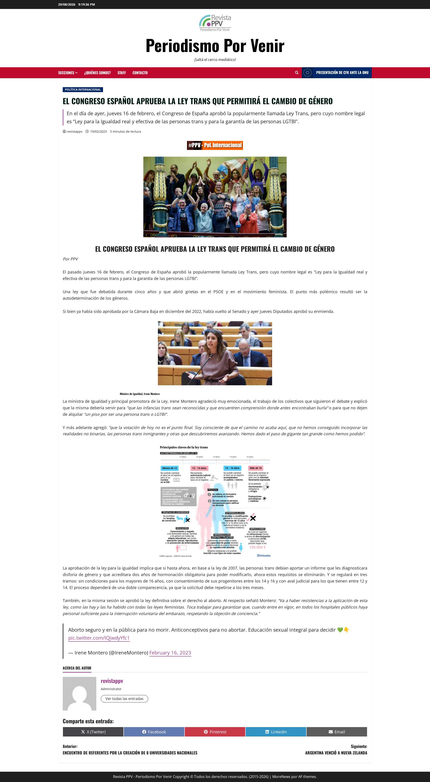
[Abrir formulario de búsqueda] (297, 72)
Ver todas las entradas (124, 698)
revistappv (74, 131)
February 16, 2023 (170, 652)
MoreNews (281, 776)
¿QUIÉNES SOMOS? (97, 72)
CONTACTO (140, 72)
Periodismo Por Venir (215, 45)
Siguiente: (336, 749)
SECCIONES (66, 72)
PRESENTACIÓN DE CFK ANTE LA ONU (342, 72)
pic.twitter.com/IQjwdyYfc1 (99, 637)
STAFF (122, 72)
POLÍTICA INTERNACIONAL (83, 89)
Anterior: (130, 749)
